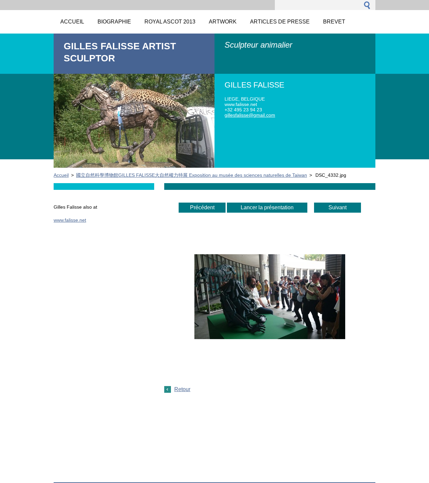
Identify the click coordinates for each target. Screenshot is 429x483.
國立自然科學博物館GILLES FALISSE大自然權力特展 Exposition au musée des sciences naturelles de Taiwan (191, 175)
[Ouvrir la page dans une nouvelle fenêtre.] (269, 337)
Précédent (202, 207)
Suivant (337, 207)
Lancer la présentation (267, 207)
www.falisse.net (70, 220)
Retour (182, 389)
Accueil (61, 175)
